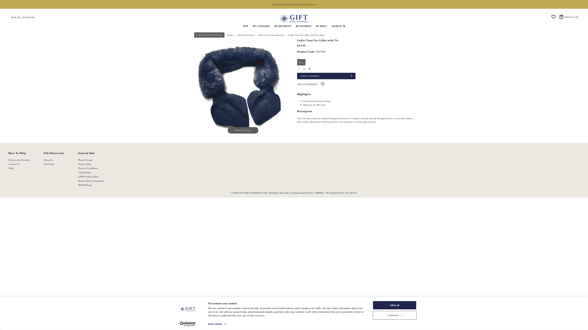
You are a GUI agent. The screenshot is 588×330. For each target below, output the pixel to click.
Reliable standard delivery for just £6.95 (294, 4)
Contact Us (13, 164)
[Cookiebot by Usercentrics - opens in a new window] (187, 324)
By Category (261, 26)
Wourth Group (85, 159)
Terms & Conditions (88, 168)
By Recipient (283, 26)
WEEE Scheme (85, 184)
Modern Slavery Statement (91, 180)
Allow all (394, 305)
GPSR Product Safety (88, 176)
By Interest (304, 26)
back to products (210, 35)
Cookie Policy (84, 172)
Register (29, 17)
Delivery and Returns (19, 159)
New (246, 26)
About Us (48, 159)
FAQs (11, 168)
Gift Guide (49, 164)
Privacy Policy (85, 164)
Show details (215, 324)
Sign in (15, 17)
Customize (393, 315)
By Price (321, 26)
